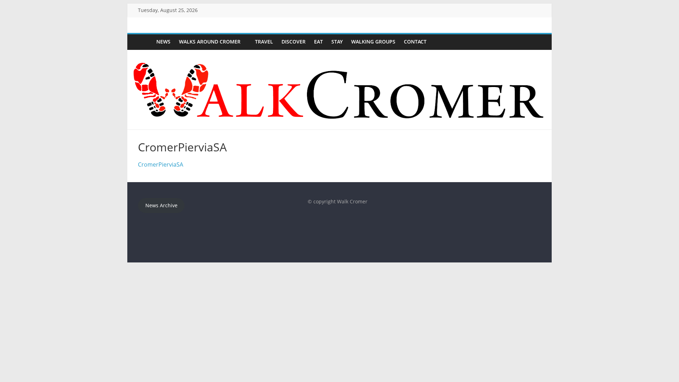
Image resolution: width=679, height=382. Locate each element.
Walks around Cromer (209, 41)
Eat (318, 41)
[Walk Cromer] (145, 42)
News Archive (161, 205)
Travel (264, 41)
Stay (337, 41)
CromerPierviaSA (160, 164)
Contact (415, 41)
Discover (294, 41)
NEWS (163, 41)
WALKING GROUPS (373, 41)
